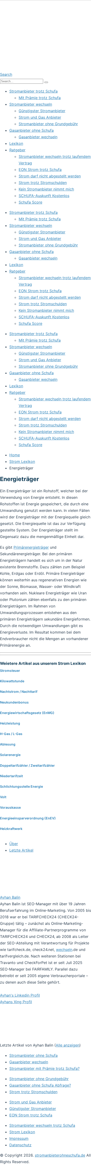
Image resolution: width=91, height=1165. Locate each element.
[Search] (46, 82)
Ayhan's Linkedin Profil (20, 995)
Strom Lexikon (22, 1132)
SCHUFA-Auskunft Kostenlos (44, 195)
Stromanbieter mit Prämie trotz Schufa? (44, 1068)
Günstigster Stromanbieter (42, 110)
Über (13, 843)
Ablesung (7, 744)
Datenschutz (20, 1145)
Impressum (18, 1138)
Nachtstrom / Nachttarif (18, 691)
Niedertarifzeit (11, 776)
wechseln (64, 949)
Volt (3, 797)
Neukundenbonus (14, 702)
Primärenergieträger (31, 547)
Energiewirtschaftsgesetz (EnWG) (27, 713)
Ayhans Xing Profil (16, 1001)
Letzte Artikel (21, 850)
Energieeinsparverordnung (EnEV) (28, 818)
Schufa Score (30, 202)
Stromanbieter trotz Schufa (33, 91)
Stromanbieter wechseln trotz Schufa (42, 1125)
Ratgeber (17, 150)
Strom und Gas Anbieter (40, 117)
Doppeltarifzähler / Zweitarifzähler (27, 765)
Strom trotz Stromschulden (43, 182)
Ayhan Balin (10, 897)
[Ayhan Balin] (29, 890)
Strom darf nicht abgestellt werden (50, 176)
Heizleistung (10, 723)
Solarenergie (10, 755)
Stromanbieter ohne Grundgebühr (48, 123)
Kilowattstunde (12, 681)
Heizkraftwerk (11, 829)
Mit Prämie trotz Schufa (40, 97)
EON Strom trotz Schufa (40, 169)
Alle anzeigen (67, 1045)
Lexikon (16, 143)
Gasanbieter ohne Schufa (31, 130)
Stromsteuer (10, 671)
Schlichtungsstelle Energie (21, 786)
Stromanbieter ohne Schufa (33, 1055)
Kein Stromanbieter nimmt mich (46, 189)
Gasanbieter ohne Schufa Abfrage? (40, 1085)
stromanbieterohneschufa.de (60, 1155)
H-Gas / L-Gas (11, 734)
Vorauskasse (10, 807)
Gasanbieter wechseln (38, 137)
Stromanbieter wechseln (30, 104)
